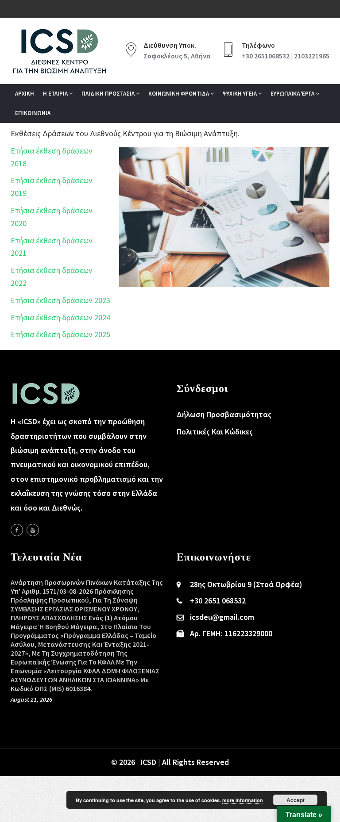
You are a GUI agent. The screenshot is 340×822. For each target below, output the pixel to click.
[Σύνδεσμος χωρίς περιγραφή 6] (17, 530)
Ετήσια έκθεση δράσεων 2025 (60, 334)
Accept (295, 800)
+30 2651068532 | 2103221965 (285, 55)
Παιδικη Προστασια (108, 93)
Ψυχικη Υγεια (240, 93)
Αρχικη (24, 93)
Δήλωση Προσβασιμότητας (224, 414)
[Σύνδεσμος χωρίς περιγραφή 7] (33, 530)
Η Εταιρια (56, 93)
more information (242, 800)
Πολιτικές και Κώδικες (215, 431)
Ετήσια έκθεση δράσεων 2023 (60, 300)
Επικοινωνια (32, 113)
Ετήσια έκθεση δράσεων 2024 (60, 317)
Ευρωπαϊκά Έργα (293, 93)
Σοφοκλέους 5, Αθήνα (177, 55)
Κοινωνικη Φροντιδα (179, 93)
